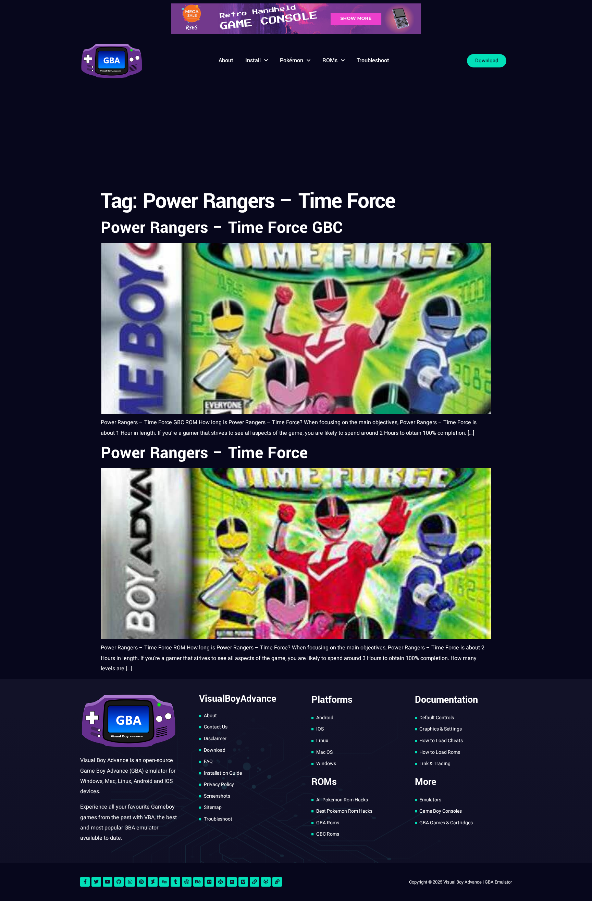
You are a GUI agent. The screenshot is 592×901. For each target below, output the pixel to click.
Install (253, 60)
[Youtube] (107, 882)
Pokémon (291, 60)
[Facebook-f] (85, 882)
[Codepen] (220, 882)
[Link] (254, 882)
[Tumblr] (175, 882)
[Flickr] (209, 882)
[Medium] (232, 882)
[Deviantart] (153, 882)
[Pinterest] (141, 882)
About (226, 60)
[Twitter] (96, 882)
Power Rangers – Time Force (204, 453)
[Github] (119, 882)
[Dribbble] (187, 882)
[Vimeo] (243, 882)
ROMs (329, 60)
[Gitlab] (266, 882)
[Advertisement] (296, 135)
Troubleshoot (373, 60)
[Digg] (164, 882)
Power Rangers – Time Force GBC (222, 227)
